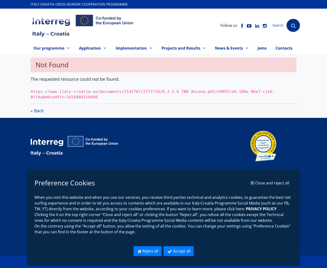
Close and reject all (273, 183)
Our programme (49, 48)
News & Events (229, 48)
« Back (37, 111)
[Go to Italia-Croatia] (140, 145)
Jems (262, 48)
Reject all (152, 251)
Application (90, 48)
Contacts (284, 48)
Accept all (183, 251)
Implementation (131, 48)
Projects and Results (181, 48)
